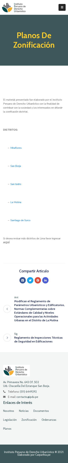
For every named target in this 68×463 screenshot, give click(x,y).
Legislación (10, 419)
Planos (7, 428)
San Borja (15, 166)
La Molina (15, 202)
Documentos (41, 410)
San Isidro (15, 184)
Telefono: (22, 391)
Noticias (24, 410)
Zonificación (29, 419)
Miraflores (16, 148)
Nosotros (8, 410)
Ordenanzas (49, 419)
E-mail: (23, 396)
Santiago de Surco (20, 220)
